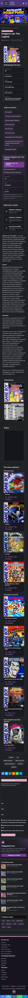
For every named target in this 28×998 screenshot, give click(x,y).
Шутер (3, 927)
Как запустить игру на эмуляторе (12, 172)
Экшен (14, 767)
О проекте (3, 974)
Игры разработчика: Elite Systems (13, 137)
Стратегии (21, 923)
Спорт (15, 923)
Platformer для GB (9, 124)
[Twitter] (6, 773)
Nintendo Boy (6, 40)
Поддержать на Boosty (14, 855)
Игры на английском (6, 951)
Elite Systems (8, 760)
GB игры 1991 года (9, 133)
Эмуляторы (4, 972)
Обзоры (3, 970)
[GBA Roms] (9, 3)
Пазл (13, 920)
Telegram (3, 979)
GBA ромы (3, 958)
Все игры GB (8, 112)
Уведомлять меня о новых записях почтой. (13, 830)
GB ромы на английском (12, 28)
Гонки (3, 920)
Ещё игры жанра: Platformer (12, 120)
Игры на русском (5, 949)
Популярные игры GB (10, 149)
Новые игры (4, 947)
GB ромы (3, 965)
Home (4, 28)
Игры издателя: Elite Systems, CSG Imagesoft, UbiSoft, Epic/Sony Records (14, 143)
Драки (8, 920)
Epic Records (20, 760)
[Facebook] (2, 773)
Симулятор (8, 923)
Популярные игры (5, 944)
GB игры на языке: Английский (13, 116)
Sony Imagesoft (10, 764)
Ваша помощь (4, 976)
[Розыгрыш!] (14, 15)
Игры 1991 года (9, 128)
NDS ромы (4, 960)
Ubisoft (21, 764)
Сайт (2, 814)
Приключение (20, 920)
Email (3, 809)
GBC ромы (3, 963)
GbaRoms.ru (14, 986)
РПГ (3, 923)
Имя (2, 803)
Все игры (3, 942)
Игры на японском (6, 953)
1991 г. (12, 757)
